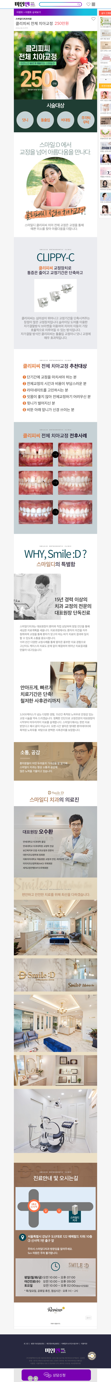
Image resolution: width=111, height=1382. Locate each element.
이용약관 (84, 1343)
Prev (105, 79)
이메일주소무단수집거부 (69, 1343)
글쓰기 (88, 1318)
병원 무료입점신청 (37, 1343)
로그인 (26, 1343)
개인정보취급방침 (52, 1343)
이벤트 (19, 12)
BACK (30, 1378)
